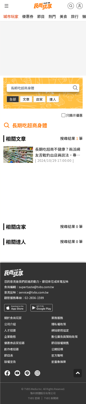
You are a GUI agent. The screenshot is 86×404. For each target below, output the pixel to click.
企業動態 (10, 336)
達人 (52, 99)
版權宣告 (10, 362)
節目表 (8, 355)
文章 (26, 99)
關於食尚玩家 (13, 318)
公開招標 (57, 349)
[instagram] (37, 373)
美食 (63, 16)
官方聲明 (57, 355)
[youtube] (17, 373)
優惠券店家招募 (14, 343)
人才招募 (10, 330)
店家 (39, 99)
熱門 (52, 16)
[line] (27, 373)
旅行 (74, 16)
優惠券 (27, 16)
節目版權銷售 (60, 343)
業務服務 (57, 318)
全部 (12, 99)
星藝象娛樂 (58, 362)
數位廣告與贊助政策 (64, 336)
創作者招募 (11, 349)
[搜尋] (71, 6)
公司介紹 (10, 324)
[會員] (79, 6)
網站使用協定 (60, 330)
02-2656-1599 (34, 298)
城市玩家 (10, 16)
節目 (41, 16)
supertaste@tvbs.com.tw (36, 287)
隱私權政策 (58, 324)
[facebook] (7, 373)
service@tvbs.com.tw (33, 292)
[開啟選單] (6, 6)
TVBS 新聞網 (51, 398)
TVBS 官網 (34, 398)
